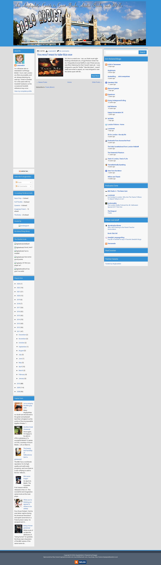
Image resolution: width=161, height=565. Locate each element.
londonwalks (112, 203)
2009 (18, 387)
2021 (18, 292)
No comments (64, 51)
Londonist (111, 128)
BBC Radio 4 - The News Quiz (117, 191)
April (20, 366)
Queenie (17, 205)
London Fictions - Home (116, 124)
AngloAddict (80, 555)
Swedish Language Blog (116, 237)
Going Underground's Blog (117, 100)
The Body (17, 215)
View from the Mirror (115, 171)
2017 (18, 307)
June (20, 358)
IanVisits (111, 118)
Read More (95, 76)
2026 (18, 284)
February (22, 374)
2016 (18, 311)
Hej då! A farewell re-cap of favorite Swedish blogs (124, 239)
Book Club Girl (112, 233)
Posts (19, 182)
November (22, 339)
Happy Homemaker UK (115, 112)
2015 (18, 315)
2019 (18, 300)
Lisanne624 (52, 51)
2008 (18, 391)
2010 (18, 383)
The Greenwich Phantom (116, 152)
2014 (18, 319)
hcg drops (91, 557)
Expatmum (111, 94)
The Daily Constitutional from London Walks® (123, 146)
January (21, 378)
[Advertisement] (23, 131)
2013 (18, 323)
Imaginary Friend (20, 209)
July (20, 354)
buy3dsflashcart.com (81, 557)
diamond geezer (113, 88)
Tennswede (112, 243)
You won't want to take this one (54, 54)
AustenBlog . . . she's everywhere (119, 76)
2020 (18, 296)
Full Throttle (18, 202)
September (22, 347)
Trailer (110, 213)
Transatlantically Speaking (117, 165)
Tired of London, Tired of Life (118, 159)
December (22, 335)
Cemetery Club (113, 82)
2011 (18, 331)
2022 (18, 288)
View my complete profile (23, 91)
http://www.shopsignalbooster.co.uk (106, 557)
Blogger (94, 555)
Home (69, 82)
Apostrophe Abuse (114, 225)
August (21, 350)
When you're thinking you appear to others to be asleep (27, 504)
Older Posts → (97, 82)
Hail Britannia (112, 106)
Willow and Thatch (114, 177)
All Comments (22, 186)
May (20, 362)
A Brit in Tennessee (114, 64)
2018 (18, 304)
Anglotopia (111, 70)
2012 (18, 327)
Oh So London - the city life (117, 134)
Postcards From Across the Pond (119, 140)
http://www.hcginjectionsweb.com (63, 557)
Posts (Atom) (49, 87)
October (21, 343)
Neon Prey (17, 198)
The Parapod (112, 211)
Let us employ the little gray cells (28, 406)
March (21, 370)
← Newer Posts (42, 82)
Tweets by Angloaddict (113, 264)
